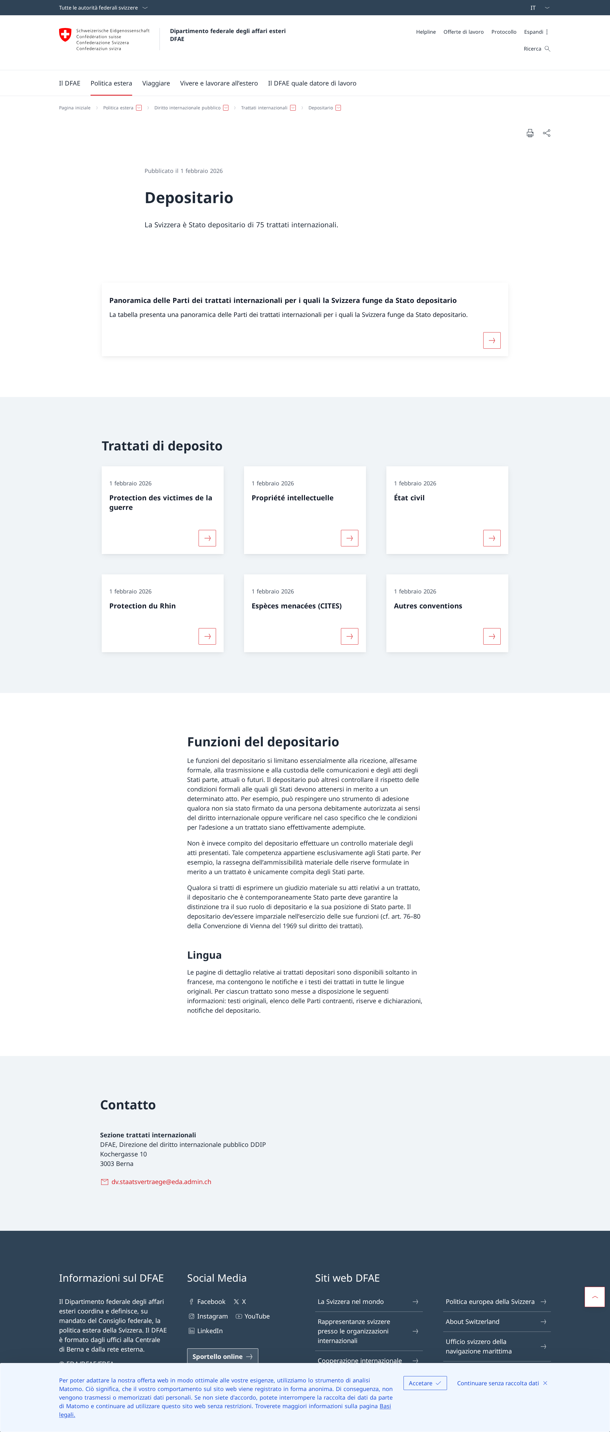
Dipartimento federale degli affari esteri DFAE (229, 35)
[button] (537, 32)
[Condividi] (546, 133)
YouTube (257, 1316)
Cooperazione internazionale (360, 1360)
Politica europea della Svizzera (490, 1301)
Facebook (211, 1301)
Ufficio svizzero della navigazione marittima (479, 1346)
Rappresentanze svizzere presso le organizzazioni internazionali (354, 1331)
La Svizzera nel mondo (351, 1301)
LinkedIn (210, 1330)
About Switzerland (472, 1321)
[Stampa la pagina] (530, 133)
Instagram (212, 1316)
